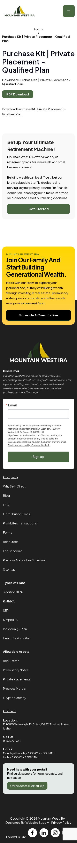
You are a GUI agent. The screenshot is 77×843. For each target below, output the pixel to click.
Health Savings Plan (16, 638)
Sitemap (9, 569)
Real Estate (11, 661)
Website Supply (37, 822)
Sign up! (38, 456)
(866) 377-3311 (12, 740)
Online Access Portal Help (27, 786)
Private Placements (17, 679)
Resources (10, 542)
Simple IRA (10, 620)
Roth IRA (9, 601)
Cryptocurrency (14, 698)
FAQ (6, 505)
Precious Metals (14, 688)
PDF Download (17, 94)
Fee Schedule (12, 551)
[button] (69, 11)
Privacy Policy (61, 822)
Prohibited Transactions (20, 523)
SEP (6, 610)
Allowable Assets (16, 651)
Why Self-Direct (14, 486)
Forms (7, 532)
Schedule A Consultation (38, 315)
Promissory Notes (16, 670)
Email (12, 405)
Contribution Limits (16, 514)
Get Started (39, 209)
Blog (6, 495)
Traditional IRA (13, 592)
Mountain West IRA (51, 818)
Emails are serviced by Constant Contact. (28, 445)
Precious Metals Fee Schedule (24, 560)
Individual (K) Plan (15, 629)
